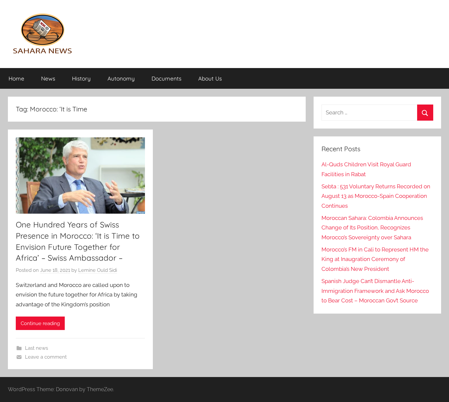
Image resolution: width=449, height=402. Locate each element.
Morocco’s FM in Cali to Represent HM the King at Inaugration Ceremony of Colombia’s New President (375, 259)
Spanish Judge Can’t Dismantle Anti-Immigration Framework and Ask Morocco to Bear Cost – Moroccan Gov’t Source (375, 291)
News (48, 78)
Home (16, 78)
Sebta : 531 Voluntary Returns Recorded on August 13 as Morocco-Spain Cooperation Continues (375, 196)
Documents (166, 78)
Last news (36, 348)
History (81, 78)
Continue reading (40, 323)
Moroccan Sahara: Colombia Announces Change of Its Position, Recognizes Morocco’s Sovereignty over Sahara (372, 228)
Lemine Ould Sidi (97, 270)
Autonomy (121, 78)
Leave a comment (46, 357)
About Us (210, 78)
